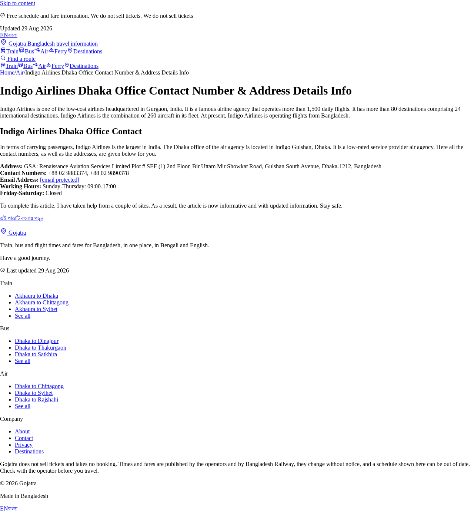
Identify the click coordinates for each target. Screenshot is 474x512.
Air (44, 51)
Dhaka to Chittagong (39, 386)
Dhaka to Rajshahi (36, 399)
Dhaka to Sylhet (34, 393)
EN (4, 35)
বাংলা (12, 35)
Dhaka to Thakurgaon (40, 347)
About (22, 431)
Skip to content (17, 3)
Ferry (60, 51)
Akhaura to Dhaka (36, 296)
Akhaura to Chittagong (42, 302)
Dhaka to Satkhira (36, 354)
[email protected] (59, 179)
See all (22, 316)
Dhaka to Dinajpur (37, 341)
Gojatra (16, 232)
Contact (24, 438)
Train (12, 51)
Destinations (87, 51)
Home (7, 72)
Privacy (24, 445)
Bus (29, 51)
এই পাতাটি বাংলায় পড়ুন (21, 218)
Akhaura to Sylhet (36, 309)
